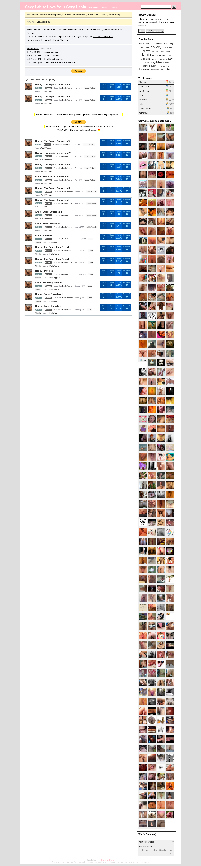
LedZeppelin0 (54, 14)
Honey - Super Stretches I (48, 306)
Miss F (35, 14)
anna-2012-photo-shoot (155, 43)
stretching (161, 66)
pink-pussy (160, 59)
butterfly (169, 43)
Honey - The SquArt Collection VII (53, 84)
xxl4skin (143, 100)
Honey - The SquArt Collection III (52, 164)
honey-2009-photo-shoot (160, 51)
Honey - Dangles (44, 271)
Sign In (114, 7)
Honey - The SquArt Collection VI (53, 96)
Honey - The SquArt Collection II (52, 188)
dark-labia (145, 47)
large (169, 55)
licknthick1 (144, 91)
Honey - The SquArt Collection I (52, 200)
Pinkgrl (43, 14)
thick (168, 65)
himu (141, 95)
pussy (169, 59)
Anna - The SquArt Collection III (52, 176)
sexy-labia (156, 62)
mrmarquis (144, 113)
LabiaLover (144, 86)
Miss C (104, 14)
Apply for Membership (155, 31)
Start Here (64, 40)
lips (153, 59)
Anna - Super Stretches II (48, 211)
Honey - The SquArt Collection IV (53, 153)
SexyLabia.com (60, 30)
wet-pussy (169, 69)
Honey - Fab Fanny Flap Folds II (52, 247)
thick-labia (144, 69)
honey (146, 51)
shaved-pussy (149, 65)
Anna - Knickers (43, 235)
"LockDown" (93, 14)
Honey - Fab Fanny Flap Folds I (52, 259)
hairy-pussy (167, 47)
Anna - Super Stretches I (48, 223)
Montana (143, 82)
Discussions (94, 7)
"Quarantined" (79, 14)
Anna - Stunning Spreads (48, 282)
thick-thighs (155, 69)
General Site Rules (93, 30)
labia (146, 55)
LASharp (66, 14)
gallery (156, 47)
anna (141, 43)
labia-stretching (159, 55)
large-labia (145, 59)
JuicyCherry (114, 14)
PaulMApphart (67, 88)
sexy (146, 62)
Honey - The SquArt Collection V (52, 141)
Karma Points (33, 48)
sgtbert (142, 104)
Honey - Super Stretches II (49, 294)
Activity (105, 7)
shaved (166, 62)
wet (162, 69)
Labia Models (90, 88)
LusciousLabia (145, 108)
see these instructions (103, 36)
